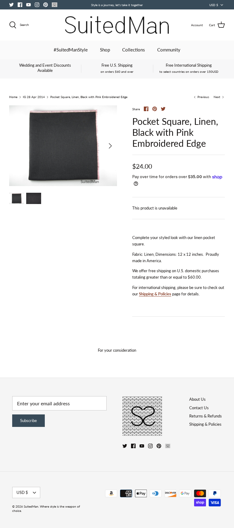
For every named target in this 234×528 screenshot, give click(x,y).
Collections (133, 49)
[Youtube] (28, 4)
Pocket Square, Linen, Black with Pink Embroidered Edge (88, 97)
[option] (63, 145)
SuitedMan (31, 506)
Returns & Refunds (205, 416)
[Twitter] (11, 4)
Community (168, 49)
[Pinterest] (45, 4)
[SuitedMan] (117, 25)
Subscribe (28, 420)
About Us (197, 399)
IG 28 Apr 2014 (34, 97)
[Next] (110, 146)
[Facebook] (20, 4)
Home (13, 97)
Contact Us (199, 407)
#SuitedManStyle (71, 49)
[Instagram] (37, 4)
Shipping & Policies (155, 293)
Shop (105, 49)
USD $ (213, 5)
